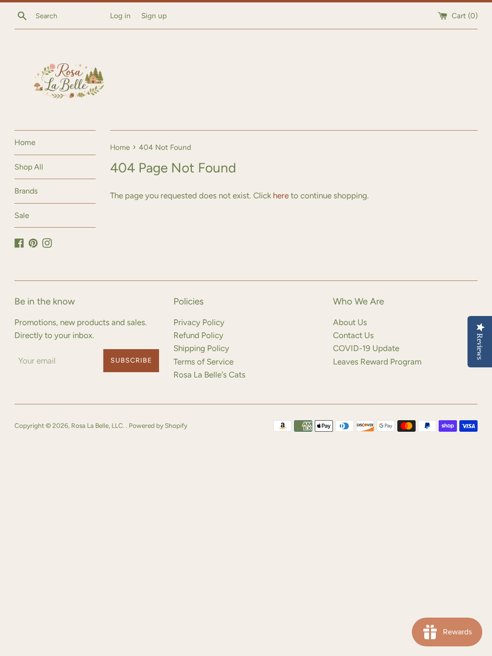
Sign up (154, 15)
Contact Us (353, 335)
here (281, 195)
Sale (21, 215)
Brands (25, 190)
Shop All (28, 166)
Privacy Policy (198, 322)
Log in (120, 15)
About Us (350, 322)
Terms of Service (203, 361)
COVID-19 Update (366, 348)
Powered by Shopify (158, 425)
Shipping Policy (201, 348)
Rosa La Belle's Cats (209, 374)
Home (25, 142)
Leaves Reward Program (377, 361)
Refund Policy (198, 335)
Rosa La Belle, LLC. (98, 425)
